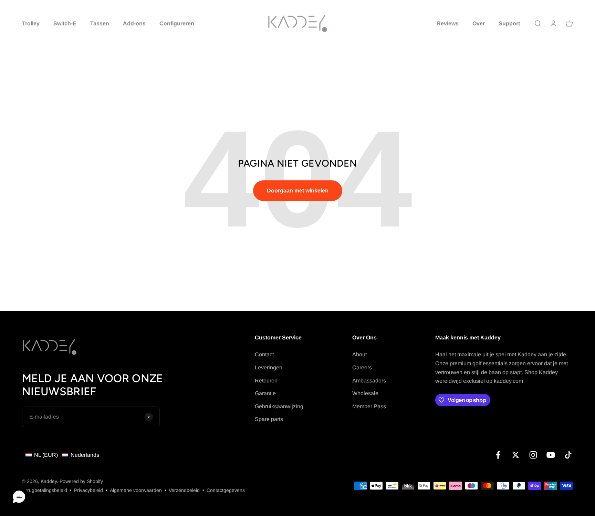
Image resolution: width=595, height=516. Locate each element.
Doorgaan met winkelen (297, 190)
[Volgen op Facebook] (498, 455)
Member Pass (369, 406)
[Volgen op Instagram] (533, 455)
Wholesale (365, 393)
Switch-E (64, 23)
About (359, 354)
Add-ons (134, 23)
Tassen (99, 23)
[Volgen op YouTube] (550, 455)
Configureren (176, 23)
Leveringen (268, 367)
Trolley (31, 23)
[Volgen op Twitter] (515, 455)
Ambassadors (369, 380)
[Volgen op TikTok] (568, 455)
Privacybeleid (88, 490)
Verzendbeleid (184, 490)
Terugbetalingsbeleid (44, 490)
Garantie (265, 393)
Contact (264, 354)
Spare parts (269, 419)
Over (478, 23)
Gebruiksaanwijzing (279, 406)
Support (509, 23)
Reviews (448, 23)
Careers (362, 367)
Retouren (266, 380)
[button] (62, 455)
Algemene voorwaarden (136, 490)
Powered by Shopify (81, 481)
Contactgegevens (226, 490)
